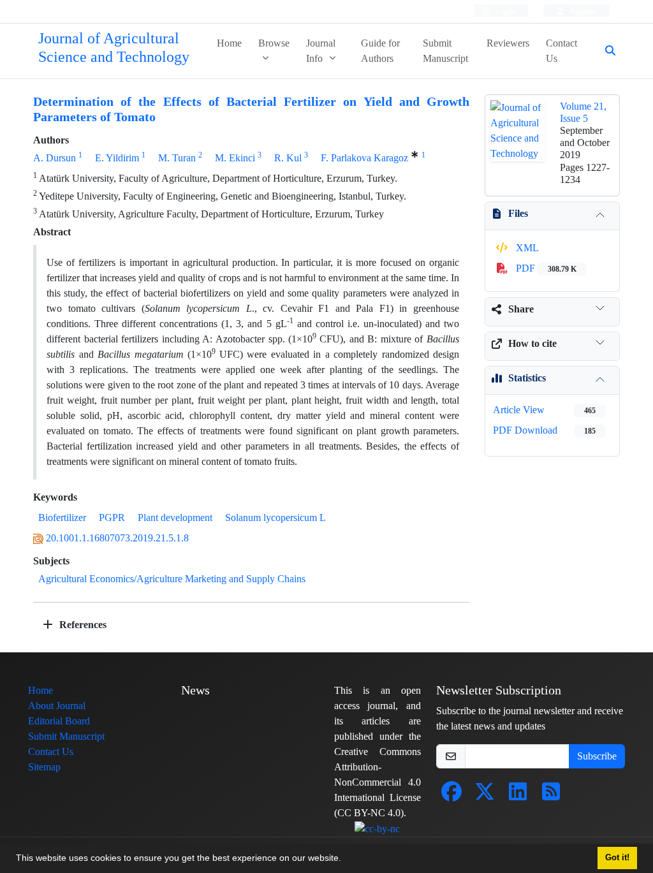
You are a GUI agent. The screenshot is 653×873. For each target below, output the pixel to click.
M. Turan (177, 158)
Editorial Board (59, 721)
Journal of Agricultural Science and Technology (113, 48)
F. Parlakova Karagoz (364, 158)
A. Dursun (54, 158)
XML (526, 248)
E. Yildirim (117, 158)
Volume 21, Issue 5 (583, 112)
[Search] (605, 51)
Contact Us (561, 50)
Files (518, 213)
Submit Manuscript (445, 50)
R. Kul (288, 158)
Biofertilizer (62, 517)
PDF (544, 268)
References (81, 625)
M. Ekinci (235, 158)
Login (504, 11)
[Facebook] (451, 795)
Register (582, 11)
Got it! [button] (617, 857)
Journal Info (320, 50)
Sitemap (44, 767)
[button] (346, 860)
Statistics (527, 378)
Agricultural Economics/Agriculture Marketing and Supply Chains (171, 579)
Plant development (175, 517)
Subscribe (597, 756)
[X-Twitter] (484, 795)
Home (229, 43)
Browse (274, 43)
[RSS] (551, 795)
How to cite (532, 343)
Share (521, 309)
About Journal (56, 706)
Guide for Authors (380, 50)
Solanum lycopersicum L (275, 517)
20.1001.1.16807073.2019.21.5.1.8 (117, 538)
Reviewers (508, 43)
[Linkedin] (518, 795)
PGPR (112, 517)
